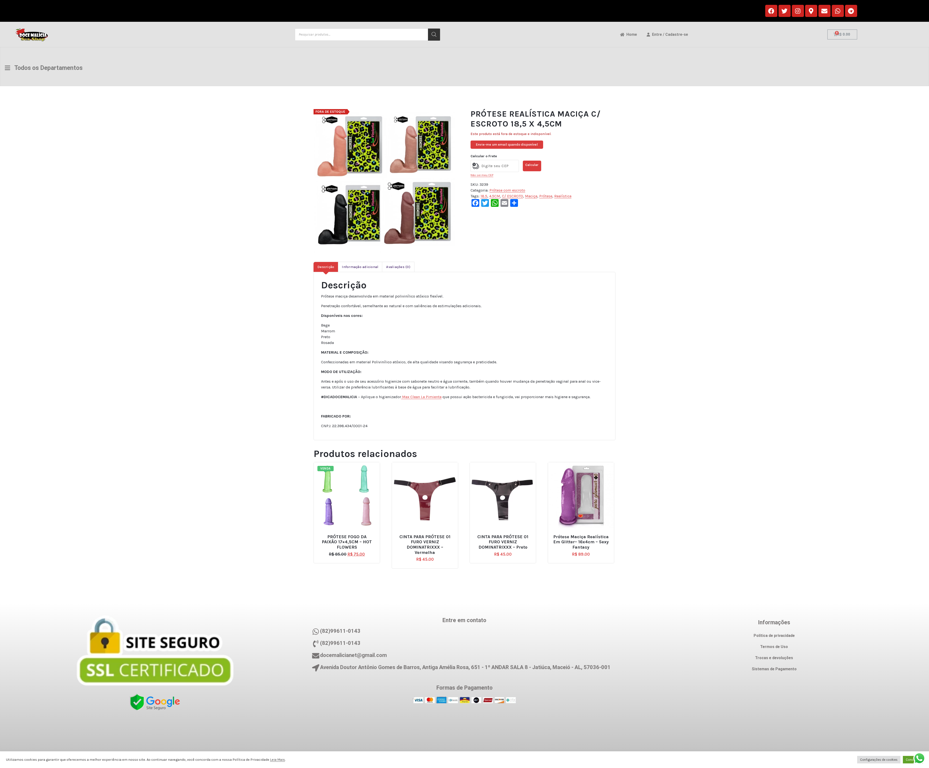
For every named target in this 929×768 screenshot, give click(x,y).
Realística (562, 196)
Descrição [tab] (325, 267)
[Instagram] (798, 11)
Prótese (545, 196)
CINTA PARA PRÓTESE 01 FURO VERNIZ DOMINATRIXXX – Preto (502, 542)
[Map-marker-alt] (811, 11)
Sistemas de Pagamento (774, 669)
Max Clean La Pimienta (421, 397)
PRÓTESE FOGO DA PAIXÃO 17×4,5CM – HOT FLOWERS (347, 542)
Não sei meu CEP (482, 175)
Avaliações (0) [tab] (398, 267)
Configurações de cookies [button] (879, 759)
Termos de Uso (774, 646)
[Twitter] (785, 11)
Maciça (531, 196)
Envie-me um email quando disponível (507, 144)
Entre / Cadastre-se (669, 34)
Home (630, 34)
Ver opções (349, 535)
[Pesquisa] (434, 35)
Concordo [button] (913, 759)
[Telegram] (851, 11)
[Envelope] (824, 11)
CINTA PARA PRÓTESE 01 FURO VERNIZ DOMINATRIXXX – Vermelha (424, 544)
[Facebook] (771, 11)
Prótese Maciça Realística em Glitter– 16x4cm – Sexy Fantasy (581, 542)
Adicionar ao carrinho (427, 535)
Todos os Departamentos (46, 67)
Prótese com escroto (507, 190)
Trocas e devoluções (774, 658)
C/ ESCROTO (512, 196)
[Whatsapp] (838, 11)
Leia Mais (277, 760)
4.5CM (494, 196)
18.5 (483, 196)
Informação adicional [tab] (360, 267)
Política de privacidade (774, 635)
